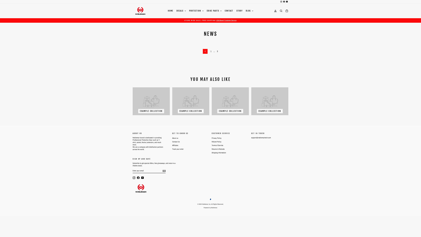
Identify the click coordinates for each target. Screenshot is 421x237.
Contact (229, 11)
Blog (249, 11)
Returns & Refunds (218, 149)
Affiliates (175, 145)
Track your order (178, 149)
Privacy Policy (216, 138)
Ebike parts (213, 11)
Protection (195, 11)
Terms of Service (217, 145)
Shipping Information (219, 153)
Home (170, 11)
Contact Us (176, 142)
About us (175, 138)
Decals (180, 11)
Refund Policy (216, 142)
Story (239, 11)
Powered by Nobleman (210, 208)
